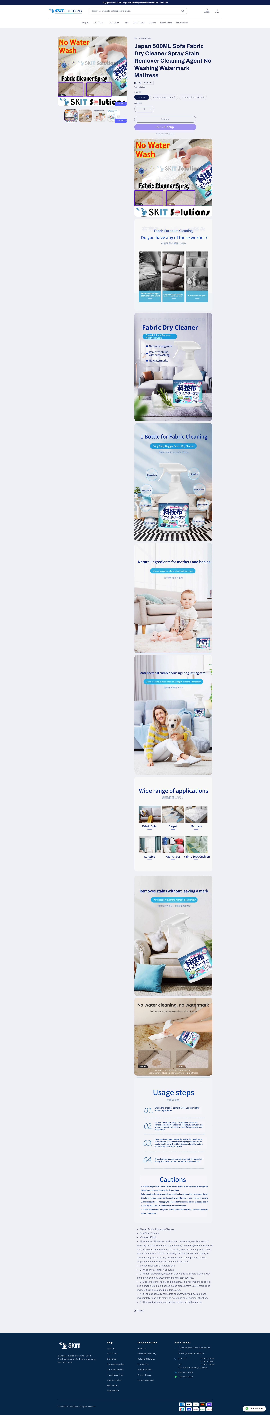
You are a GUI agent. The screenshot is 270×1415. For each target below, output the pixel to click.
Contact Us (143, 1364)
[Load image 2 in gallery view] (85, 115)
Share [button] (140, 1311)
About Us (142, 1348)
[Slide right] (124, 116)
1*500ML (143, 98)
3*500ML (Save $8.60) (194, 98)
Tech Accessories (115, 1364)
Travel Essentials (115, 1375)
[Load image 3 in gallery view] (99, 115)
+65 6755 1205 (185, 1372)
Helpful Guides (144, 1370)
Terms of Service (146, 1380)
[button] (126, 23)
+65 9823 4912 (185, 1377)
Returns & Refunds (146, 1359)
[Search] (183, 11)
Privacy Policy (144, 1375)
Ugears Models (114, 1380)
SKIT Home (112, 1354)
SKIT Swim (112, 1359)
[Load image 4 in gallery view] (113, 115)
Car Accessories (115, 1370)
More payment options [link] (165, 134)
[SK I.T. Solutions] (70, 1345)
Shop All (111, 1348)
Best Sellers (113, 1386)
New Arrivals (113, 1391)
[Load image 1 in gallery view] (71, 115)
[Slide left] (61, 116)
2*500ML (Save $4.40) (165, 98)
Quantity (138, 103)
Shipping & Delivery (147, 1354)
